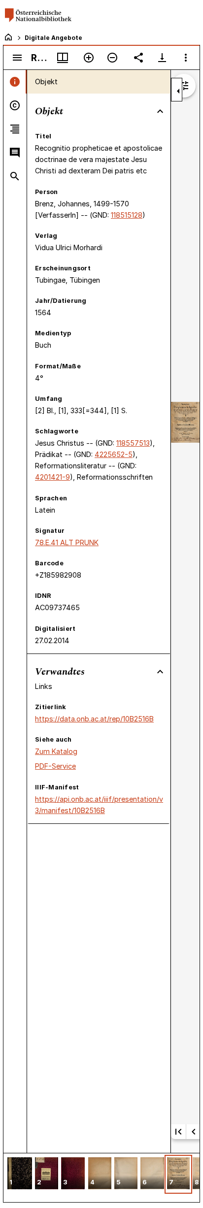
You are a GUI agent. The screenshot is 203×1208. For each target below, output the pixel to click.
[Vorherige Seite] (194, 1131)
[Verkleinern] (112, 57)
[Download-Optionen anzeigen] (162, 57)
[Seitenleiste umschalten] (17, 57)
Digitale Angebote (53, 37)
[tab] (15, 82)
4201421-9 (52, 477)
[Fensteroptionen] (186, 57)
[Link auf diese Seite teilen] (138, 57)
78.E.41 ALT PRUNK (67, 542)
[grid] (101, 1177)
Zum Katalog (56, 751)
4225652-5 (114, 454)
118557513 (133, 443)
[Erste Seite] (178, 1131)
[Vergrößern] (89, 57)
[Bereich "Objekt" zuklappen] (160, 111)
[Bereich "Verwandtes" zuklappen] (160, 672)
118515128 (126, 215)
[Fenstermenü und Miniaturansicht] (62, 57)
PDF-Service (55, 766)
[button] (19, 1174)
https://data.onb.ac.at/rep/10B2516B (94, 719)
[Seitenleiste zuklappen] (178, 91)
